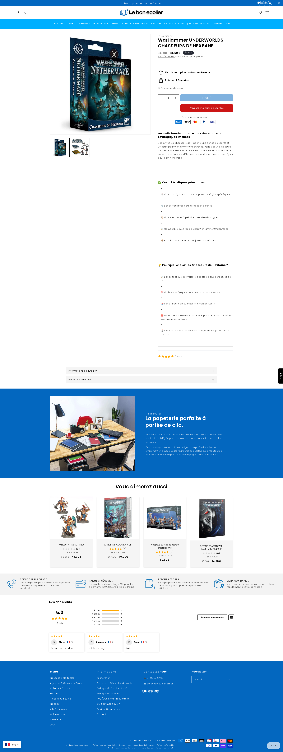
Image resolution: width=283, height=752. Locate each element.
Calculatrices (57, 714)
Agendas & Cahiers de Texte (66, 683)
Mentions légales (145, 748)
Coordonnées (125, 745)
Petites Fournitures (60, 698)
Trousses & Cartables (62, 677)
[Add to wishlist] (88, 500)
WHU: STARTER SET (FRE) (71, 544)
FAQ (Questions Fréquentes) (113, 698)
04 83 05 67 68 (155, 677)
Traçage (55, 703)
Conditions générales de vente (121, 748)
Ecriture (54, 693)
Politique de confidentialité (105, 745)
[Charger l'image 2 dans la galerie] (80, 147)
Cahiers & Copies (60, 688)
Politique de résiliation (166, 748)
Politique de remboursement (77, 745)
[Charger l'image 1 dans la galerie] (60, 147)
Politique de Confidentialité (112, 688)
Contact (101, 714)
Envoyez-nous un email (160, 683)
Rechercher (103, 677)
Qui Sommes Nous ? (108, 703)
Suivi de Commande (108, 709)
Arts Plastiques (58, 709)
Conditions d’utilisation (144, 745)
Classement (57, 719)
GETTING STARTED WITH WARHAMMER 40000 (211, 548)
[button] (18, 12)
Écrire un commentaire (212, 617)
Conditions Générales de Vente (114, 683)
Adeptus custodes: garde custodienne (165, 546)
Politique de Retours (108, 693)
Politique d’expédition (166, 745)
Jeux (52, 724)
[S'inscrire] (228, 679)
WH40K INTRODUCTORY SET (118, 544)
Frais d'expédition (166, 56)
